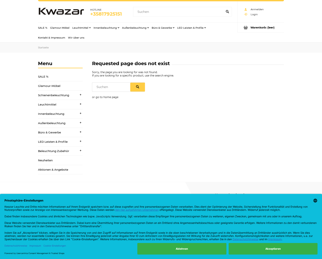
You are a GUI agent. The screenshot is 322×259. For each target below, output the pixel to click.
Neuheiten (45, 160)
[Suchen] (227, 12)
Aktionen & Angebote (53, 169)
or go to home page (105, 97)
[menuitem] (42, 27)
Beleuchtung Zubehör (53, 151)
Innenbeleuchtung (51, 114)
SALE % (43, 76)
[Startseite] (61, 12)
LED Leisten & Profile (53, 141)
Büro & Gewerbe (49, 132)
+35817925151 (106, 14)
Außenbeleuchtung (51, 123)
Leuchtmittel (47, 104)
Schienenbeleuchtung (53, 95)
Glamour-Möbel (49, 86)
